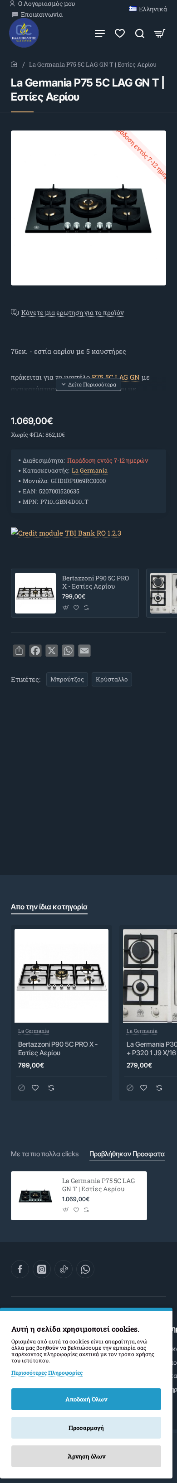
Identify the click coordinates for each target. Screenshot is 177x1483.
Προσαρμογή (86, 1428)
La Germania (90, 470)
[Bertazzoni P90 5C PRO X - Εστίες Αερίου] (35, 593)
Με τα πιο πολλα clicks (45, 1154)
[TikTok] (63, 1269)
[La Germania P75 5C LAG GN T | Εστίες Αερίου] (35, 1195)
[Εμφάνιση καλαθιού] (160, 33)
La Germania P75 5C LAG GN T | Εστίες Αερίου (98, 1185)
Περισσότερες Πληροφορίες (47, 1372)
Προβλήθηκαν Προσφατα (127, 1154)
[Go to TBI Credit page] (66, 533)
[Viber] (85, 1269)
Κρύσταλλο (112, 679)
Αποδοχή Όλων (86, 1399)
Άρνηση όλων (86, 1456)
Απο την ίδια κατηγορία (49, 906)
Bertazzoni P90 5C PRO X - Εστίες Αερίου (95, 582)
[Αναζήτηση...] (140, 33)
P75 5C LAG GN (116, 377)
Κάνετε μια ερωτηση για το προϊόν (72, 313)
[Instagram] (42, 1269)
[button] (88, 384)
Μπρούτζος (67, 679)
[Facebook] (20, 1269)
